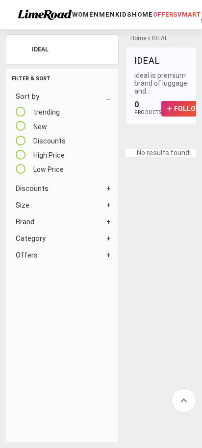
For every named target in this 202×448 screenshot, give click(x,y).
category (31, 238)
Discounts (32, 188)
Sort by (27, 96)
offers (165, 14)
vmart (189, 14)
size (22, 205)
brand (25, 221)
